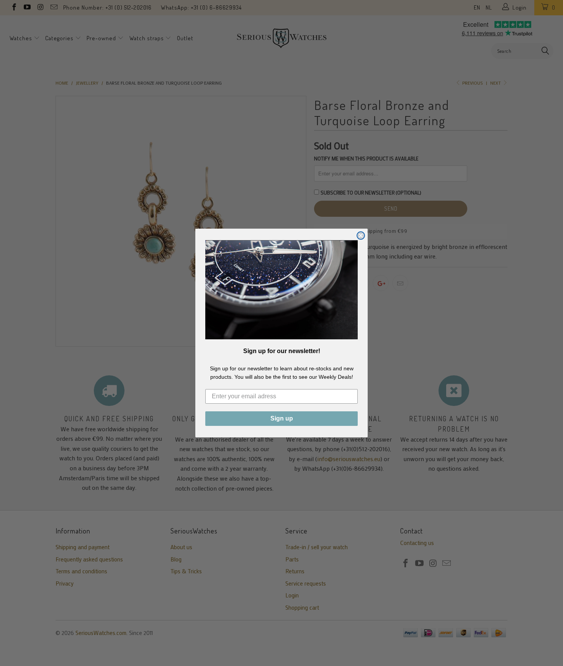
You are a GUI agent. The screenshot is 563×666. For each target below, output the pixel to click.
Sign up (281, 418)
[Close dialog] (361, 235)
